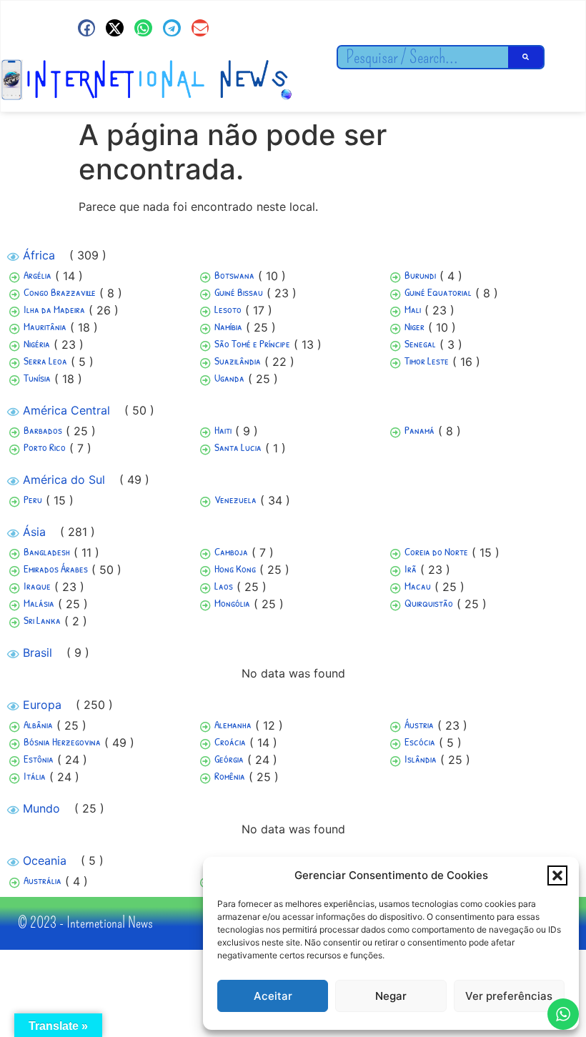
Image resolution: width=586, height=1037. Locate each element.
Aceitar (273, 996)
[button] (557, 875)
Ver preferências (508, 996)
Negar (391, 996)
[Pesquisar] (526, 57)
